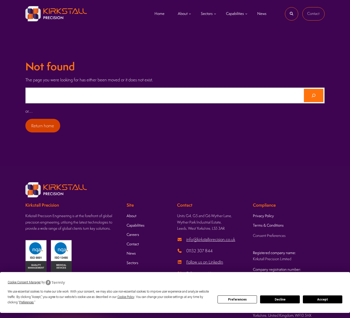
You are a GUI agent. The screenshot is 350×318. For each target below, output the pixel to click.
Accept (322, 299)
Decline (280, 299)
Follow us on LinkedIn (204, 262)
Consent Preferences (269, 235)
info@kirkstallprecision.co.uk (210, 239)
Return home (42, 126)
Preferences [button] (26, 302)
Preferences (237, 299)
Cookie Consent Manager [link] (24, 282)
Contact (313, 13)
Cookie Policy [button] (125, 297)
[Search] (313, 95)
